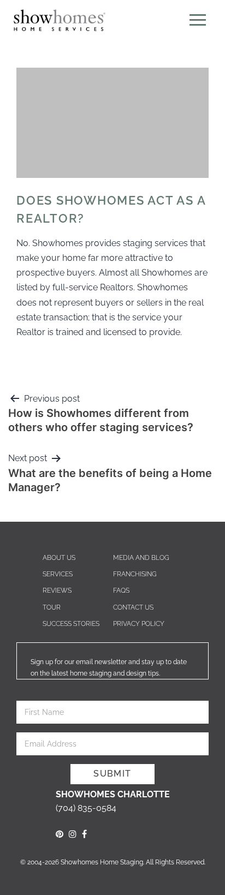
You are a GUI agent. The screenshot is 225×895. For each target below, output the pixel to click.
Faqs (121, 590)
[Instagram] (72, 834)
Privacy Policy (138, 624)
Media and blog (141, 558)
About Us (59, 558)
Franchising (135, 574)
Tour (52, 607)
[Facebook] (84, 834)
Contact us (133, 607)
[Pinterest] (59, 834)
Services (58, 574)
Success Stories (71, 624)
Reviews (57, 590)
